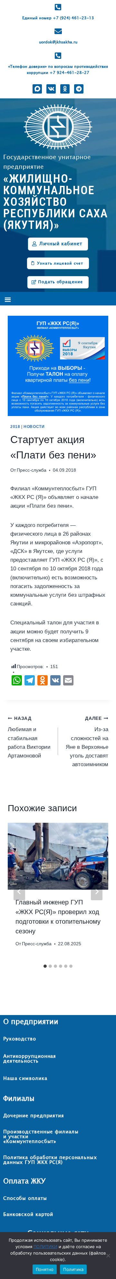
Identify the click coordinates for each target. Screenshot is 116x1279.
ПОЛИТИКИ (45, 1246)
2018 (15, 426)
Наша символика (25, 1078)
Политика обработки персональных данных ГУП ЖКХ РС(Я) (50, 1160)
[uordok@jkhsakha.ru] (58, 31)
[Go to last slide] (19, 891)
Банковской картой (28, 1214)
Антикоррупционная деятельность (29, 1059)
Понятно (45, 1269)
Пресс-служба (31, 470)
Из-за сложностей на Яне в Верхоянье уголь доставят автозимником (87, 741)
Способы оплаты (25, 1198)
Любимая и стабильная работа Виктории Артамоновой (29, 737)
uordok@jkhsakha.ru (58, 42)
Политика (73, 1269)
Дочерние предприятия (33, 1116)
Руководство (19, 1039)
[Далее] (96, 891)
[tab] (45, 966)
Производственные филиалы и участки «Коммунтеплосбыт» (41, 1136)
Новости (34, 426)
